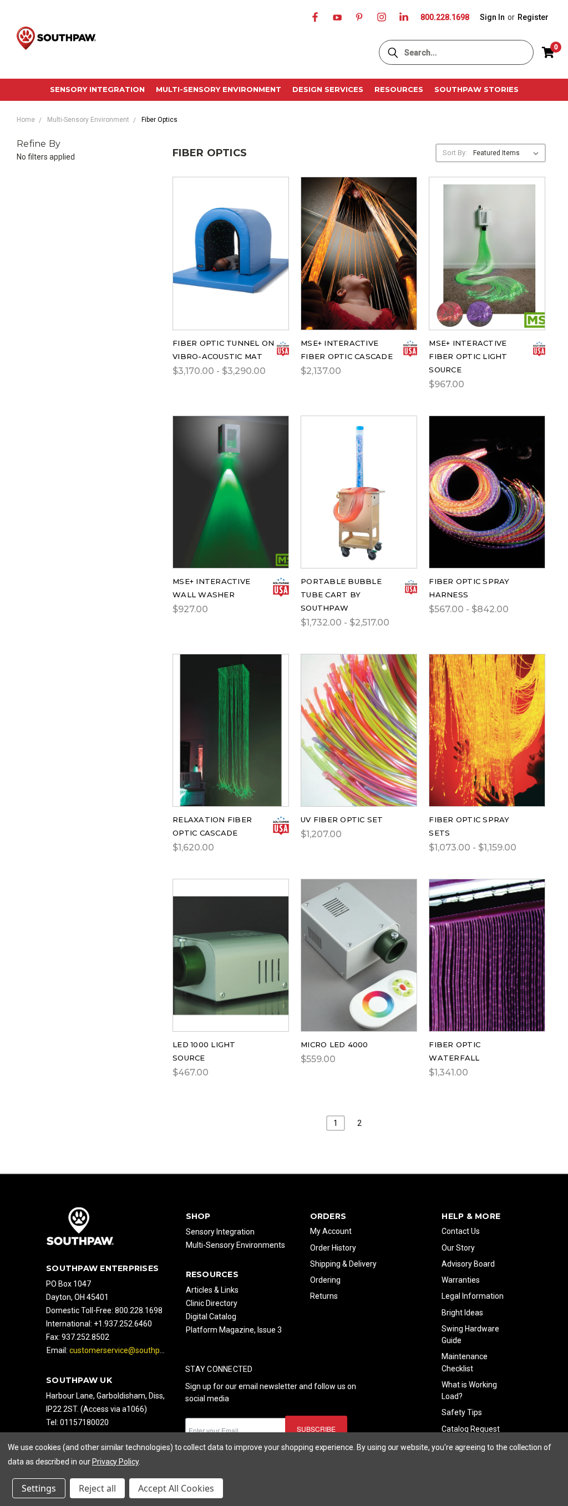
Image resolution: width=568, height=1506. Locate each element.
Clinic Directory (211, 1303)
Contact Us (461, 1231)
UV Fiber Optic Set (342, 819)
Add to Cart (359, 267)
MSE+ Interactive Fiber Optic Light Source (468, 356)
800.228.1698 (444, 17)
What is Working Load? (469, 1390)
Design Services (327, 89)
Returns (324, 1296)
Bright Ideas (462, 1312)
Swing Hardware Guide (470, 1334)
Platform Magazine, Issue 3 (234, 1329)
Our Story (458, 1247)
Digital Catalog (211, 1316)
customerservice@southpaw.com (128, 1350)
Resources (398, 89)
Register (533, 17)
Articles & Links (212, 1289)
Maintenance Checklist (465, 1362)
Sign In (492, 17)
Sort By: (455, 152)
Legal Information (473, 1296)
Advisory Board (468, 1263)
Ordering (325, 1280)
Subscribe (316, 1428)
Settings (39, 1488)
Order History (333, 1247)
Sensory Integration (97, 89)
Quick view (230, 238)
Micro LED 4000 (334, 1044)
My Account (331, 1231)
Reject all (97, 1488)
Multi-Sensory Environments (235, 1245)
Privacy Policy (115, 1461)
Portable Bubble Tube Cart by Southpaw (341, 594)
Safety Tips (462, 1412)
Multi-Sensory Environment (218, 89)
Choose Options (231, 267)
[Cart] (548, 52)
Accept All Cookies (176, 1488)
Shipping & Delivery (343, 1263)
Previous (551, 1455)
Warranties (461, 1280)
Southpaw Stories (476, 89)
